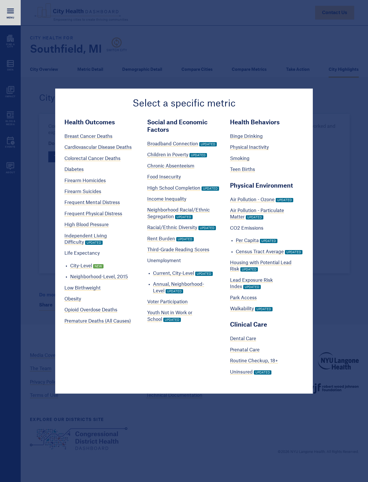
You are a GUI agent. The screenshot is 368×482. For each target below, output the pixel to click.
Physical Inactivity (249, 147)
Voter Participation (167, 302)
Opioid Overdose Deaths (90, 310)
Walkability (242, 308)
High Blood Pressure (86, 224)
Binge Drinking (246, 136)
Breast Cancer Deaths (88, 136)
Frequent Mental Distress (92, 202)
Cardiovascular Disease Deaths (98, 147)
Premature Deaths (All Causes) (97, 321)
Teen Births (242, 169)
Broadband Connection (172, 144)
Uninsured (241, 371)
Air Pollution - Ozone (252, 199)
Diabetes (74, 169)
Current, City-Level (173, 273)
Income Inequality (166, 199)
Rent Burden (161, 238)
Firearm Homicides (85, 180)
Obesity (72, 299)
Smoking (240, 158)
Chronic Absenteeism (170, 166)
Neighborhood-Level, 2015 (99, 277)
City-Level (81, 266)
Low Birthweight (82, 287)
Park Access (243, 297)
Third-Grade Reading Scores (178, 249)
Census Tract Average (260, 251)
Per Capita (247, 240)
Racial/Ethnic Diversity (172, 227)
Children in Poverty (167, 155)
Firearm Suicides (82, 191)
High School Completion (173, 188)
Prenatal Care (245, 350)
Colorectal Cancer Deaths (92, 158)
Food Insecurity (164, 177)
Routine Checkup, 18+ (254, 361)
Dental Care (243, 338)
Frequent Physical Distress (93, 214)
